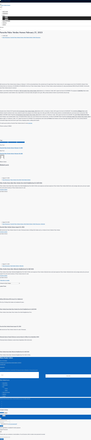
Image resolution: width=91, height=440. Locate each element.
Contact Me (2, 367)
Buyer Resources (6, 37)
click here (30, 123)
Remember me (4, 424)
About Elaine (5, 3)
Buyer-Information (4, 142)
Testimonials (5, 6)
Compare (2, 412)
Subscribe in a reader (4, 280)
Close (6, 412)
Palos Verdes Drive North (15, 179)
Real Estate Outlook (28, 37)
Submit (1, 439)
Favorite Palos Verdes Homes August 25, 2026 (12, 227)
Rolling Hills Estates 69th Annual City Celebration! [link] (11, 299)
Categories (2, 283)
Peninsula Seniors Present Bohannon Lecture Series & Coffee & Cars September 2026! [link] (19, 337)
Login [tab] (4, 415)
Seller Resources (36, 37)
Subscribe (68, 375)
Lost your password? (12, 424)
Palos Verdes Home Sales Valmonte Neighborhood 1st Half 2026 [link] (14, 351)
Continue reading (3, 189)
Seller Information (21, 142)
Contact (4, 24)
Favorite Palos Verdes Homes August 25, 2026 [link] (10, 326)
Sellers (6, 19)
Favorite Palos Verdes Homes (16, 37)
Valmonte (43, 224)
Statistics (4, 17)
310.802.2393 (2, 364)
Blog (3, 8)
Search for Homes (6, 15)
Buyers (6, 17)
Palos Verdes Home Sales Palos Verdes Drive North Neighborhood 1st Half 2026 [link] (18, 309)
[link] (4, 295)
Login (1, 425)
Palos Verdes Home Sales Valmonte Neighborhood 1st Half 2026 (17, 269)
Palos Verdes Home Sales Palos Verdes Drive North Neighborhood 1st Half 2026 (21, 183)
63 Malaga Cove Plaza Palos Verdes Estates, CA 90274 (10, 362)
